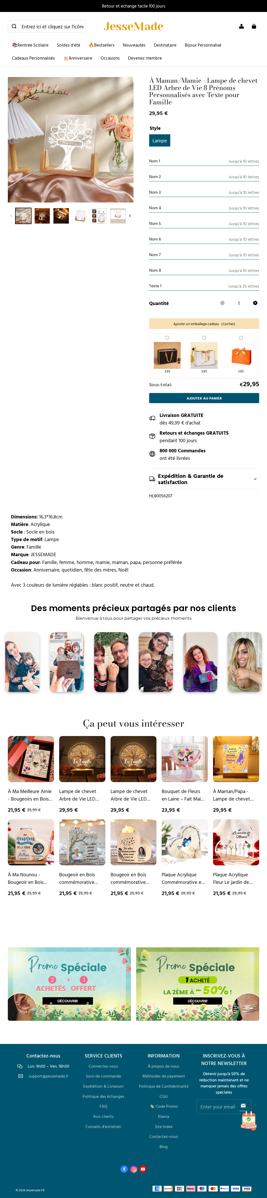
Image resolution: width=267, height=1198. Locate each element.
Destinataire (165, 45)
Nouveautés (134, 45)
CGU (164, 1096)
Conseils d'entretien (103, 1126)
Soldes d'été (68, 45)
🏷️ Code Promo (163, 1106)
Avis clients (103, 1116)
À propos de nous (163, 1066)
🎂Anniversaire (77, 58)
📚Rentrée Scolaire (30, 45)
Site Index (164, 1126)
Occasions (110, 58)
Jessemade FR (35, 1190)
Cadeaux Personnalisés (33, 58)
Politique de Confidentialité (164, 1086)
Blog (164, 1146)
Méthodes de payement (163, 1076)
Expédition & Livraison (103, 1086)
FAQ (103, 1106)
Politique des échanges (103, 1096)
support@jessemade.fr (48, 1076)
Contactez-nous (163, 1136)
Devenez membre (145, 58)
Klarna (163, 1116)
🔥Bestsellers (101, 45)
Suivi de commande (103, 1076)
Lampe (160, 140)
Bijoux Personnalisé (203, 45)
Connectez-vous (103, 1066)
